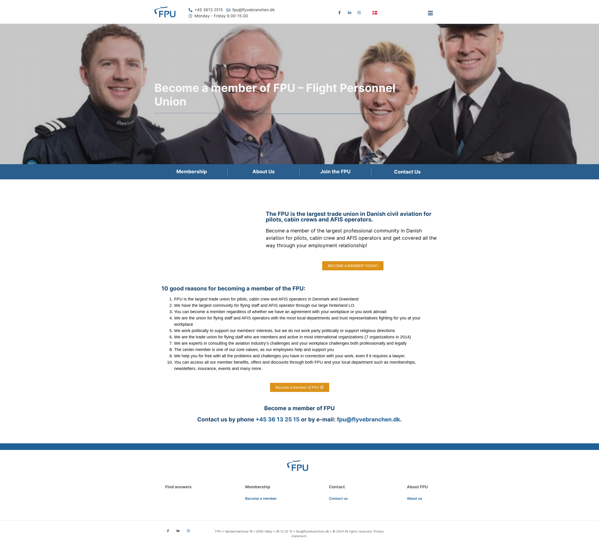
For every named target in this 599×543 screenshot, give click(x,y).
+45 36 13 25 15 (278, 419)
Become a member (261, 498)
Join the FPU (335, 171)
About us (414, 498)
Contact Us (407, 172)
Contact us (338, 498)
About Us (263, 171)
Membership (191, 171)
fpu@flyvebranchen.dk (312, 531)
